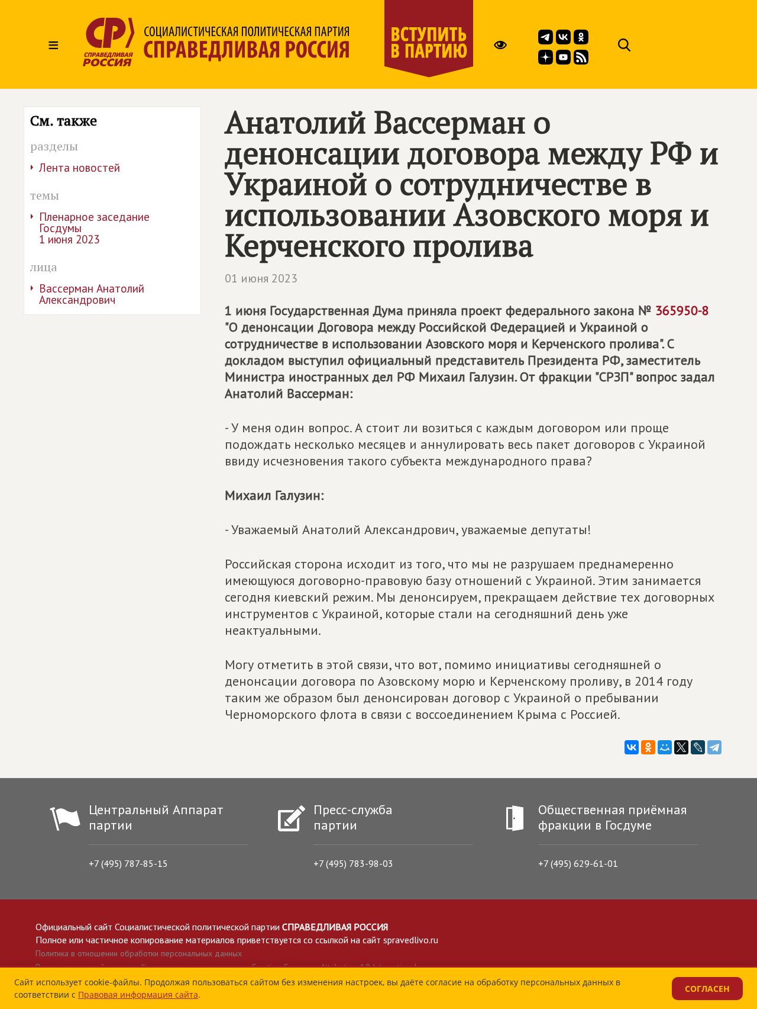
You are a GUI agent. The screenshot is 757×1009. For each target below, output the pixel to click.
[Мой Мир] (665, 747)
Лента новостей (79, 167)
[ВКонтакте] (632, 747)
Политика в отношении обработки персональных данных (138, 953)
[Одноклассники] (648, 747)
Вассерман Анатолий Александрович (91, 294)
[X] (681, 747)
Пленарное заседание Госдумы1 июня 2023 (94, 228)
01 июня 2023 (261, 278)
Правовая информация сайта (138, 994)
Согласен (707, 988)
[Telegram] (714, 747)
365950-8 (682, 310)
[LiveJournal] (698, 747)
